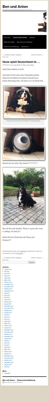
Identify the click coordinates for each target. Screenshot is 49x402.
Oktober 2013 (8, 334)
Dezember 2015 (8, 284)
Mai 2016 (7, 276)
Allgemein (23, 251)
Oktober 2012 (8, 360)
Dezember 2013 (8, 330)
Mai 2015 (7, 297)
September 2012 (8, 362)
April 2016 (7, 278)
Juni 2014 (7, 317)
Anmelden (7, 373)
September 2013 (8, 336)
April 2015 (7, 299)
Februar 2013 (8, 351)
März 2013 (7, 349)
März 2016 (7, 280)
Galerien (32, 37)
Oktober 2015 (8, 289)
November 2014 (8, 308)
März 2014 (7, 323)
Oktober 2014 (8, 310)
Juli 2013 (7, 341)
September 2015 (8, 291)
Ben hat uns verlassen (24, 42)
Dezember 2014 (8, 306)
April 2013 (7, 347)
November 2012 (8, 358)
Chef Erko (7, 37)
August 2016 (8, 269)
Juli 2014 (7, 315)
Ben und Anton (15, 6)
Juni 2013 (7, 343)
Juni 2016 (7, 273)
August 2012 (8, 364)
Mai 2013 (7, 345)
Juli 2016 (7, 271)
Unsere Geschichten (20, 37)
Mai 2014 (7, 319)
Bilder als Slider (9, 42)
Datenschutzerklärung (11, 46)
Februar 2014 (8, 325)
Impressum (25, 46)
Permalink (19, 253)
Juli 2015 (7, 293)
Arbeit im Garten (37, 55)
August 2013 (8, 338)
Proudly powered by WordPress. (14, 382)
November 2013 (8, 332)
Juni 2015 (7, 295)
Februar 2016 (8, 282)
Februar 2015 (8, 302)
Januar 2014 (7, 328)
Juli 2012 (7, 367)
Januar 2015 (7, 304)
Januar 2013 (7, 354)
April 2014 (7, 321)
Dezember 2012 (8, 356)
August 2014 (8, 312)
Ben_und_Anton (28, 65)
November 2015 (8, 286)
